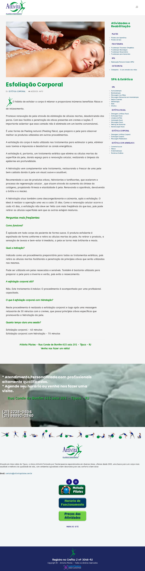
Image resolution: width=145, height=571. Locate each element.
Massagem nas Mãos (118, 95)
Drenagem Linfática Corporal (121, 134)
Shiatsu (114, 106)
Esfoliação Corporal (117, 137)
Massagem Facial (117, 122)
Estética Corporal (17, 91)
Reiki (112, 104)
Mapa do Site (73, 527)
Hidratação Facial (117, 120)
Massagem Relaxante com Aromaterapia (125, 97)
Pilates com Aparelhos (118, 38)
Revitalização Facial (118, 127)
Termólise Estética (117, 153)
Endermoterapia (116, 151)
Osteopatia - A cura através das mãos (124, 70)
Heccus (113, 149)
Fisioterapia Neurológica (119, 50)
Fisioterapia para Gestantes (120, 54)
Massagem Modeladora (119, 139)
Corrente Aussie (116, 147)
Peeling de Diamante (118, 124)
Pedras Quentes (116, 99)
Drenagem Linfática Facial (120, 114)
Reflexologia (115, 102)
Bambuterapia (116, 93)
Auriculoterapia (116, 91)
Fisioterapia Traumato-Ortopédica (122, 48)
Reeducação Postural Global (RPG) (122, 62)
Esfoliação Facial (116, 116)
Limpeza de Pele (116, 118)
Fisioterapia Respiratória (119, 52)
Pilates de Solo (116, 40)
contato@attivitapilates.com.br (19, 473)
